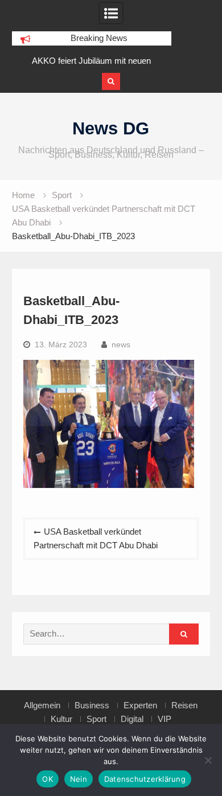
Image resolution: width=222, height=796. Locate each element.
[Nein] (207, 760)
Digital (132, 719)
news (121, 344)
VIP (164, 719)
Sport (96, 719)
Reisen (184, 705)
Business (92, 705)
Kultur (61, 719)
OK (47, 778)
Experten (140, 705)
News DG (110, 128)
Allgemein (42, 705)
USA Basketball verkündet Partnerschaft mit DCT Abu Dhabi (96, 538)
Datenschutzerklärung (145, 778)
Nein (78, 778)
